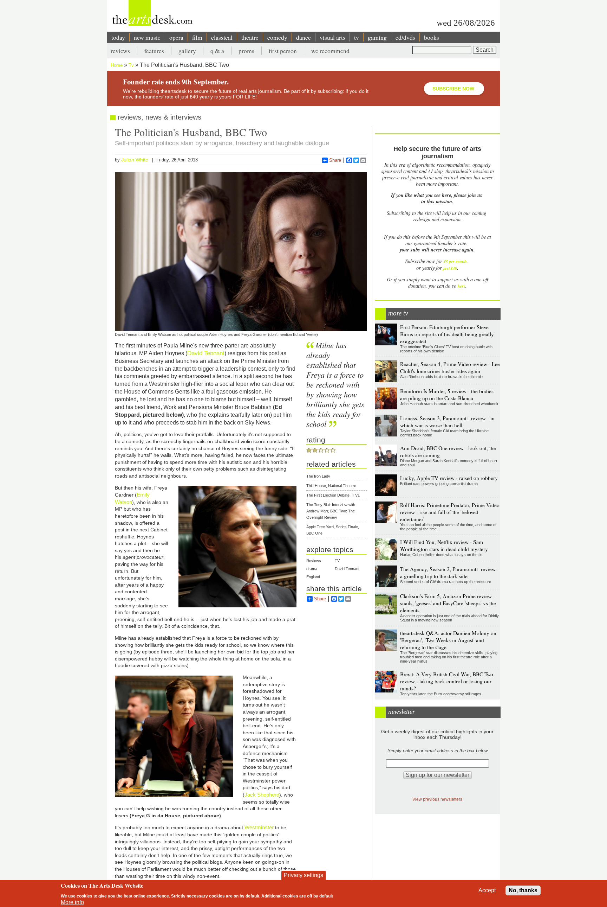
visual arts (332, 37)
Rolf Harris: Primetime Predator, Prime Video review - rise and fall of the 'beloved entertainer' (450, 512)
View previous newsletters (437, 799)
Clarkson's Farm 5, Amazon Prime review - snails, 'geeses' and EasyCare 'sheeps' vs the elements (448, 603)
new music (147, 37)
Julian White (134, 159)
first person (283, 50)
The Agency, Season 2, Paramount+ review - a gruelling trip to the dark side (449, 573)
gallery (187, 50)
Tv (131, 65)
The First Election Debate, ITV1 (333, 495)
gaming (377, 37)
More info (72, 902)
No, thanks (523, 890)
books (431, 37)
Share (335, 160)
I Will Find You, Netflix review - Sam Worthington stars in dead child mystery (444, 545)
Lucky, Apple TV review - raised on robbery (449, 477)
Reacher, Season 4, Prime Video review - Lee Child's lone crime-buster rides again (450, 367)
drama (311, 569)
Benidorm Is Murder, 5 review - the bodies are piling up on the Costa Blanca (447, 395)
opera (176, 37)
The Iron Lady (318, 476)
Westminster (259, 827)
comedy (277, 37)
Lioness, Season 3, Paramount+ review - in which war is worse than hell (447, 422)
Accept (487, 890)
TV (337, 560)
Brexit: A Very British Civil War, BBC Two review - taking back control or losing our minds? (446, 681)
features (154, 50)
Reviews (313, 560)
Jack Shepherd (261, 795)
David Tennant (205, 353)
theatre (250, 37)
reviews (120, 50)
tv (356, 37)
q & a (217, 50)
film (197, 37)
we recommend (330, 50)
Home (117, 65)
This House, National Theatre (331, 486)
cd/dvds (405, 37)
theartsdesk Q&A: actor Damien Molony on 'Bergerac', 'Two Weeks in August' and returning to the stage (448, 640)
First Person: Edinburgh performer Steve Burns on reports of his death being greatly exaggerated (447, 334)
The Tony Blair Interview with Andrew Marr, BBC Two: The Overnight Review (330, 511)
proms (246, 50)
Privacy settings (303, 875)
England (313, 577)
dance (303, 37)
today (118, 37)
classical (222, 37)
